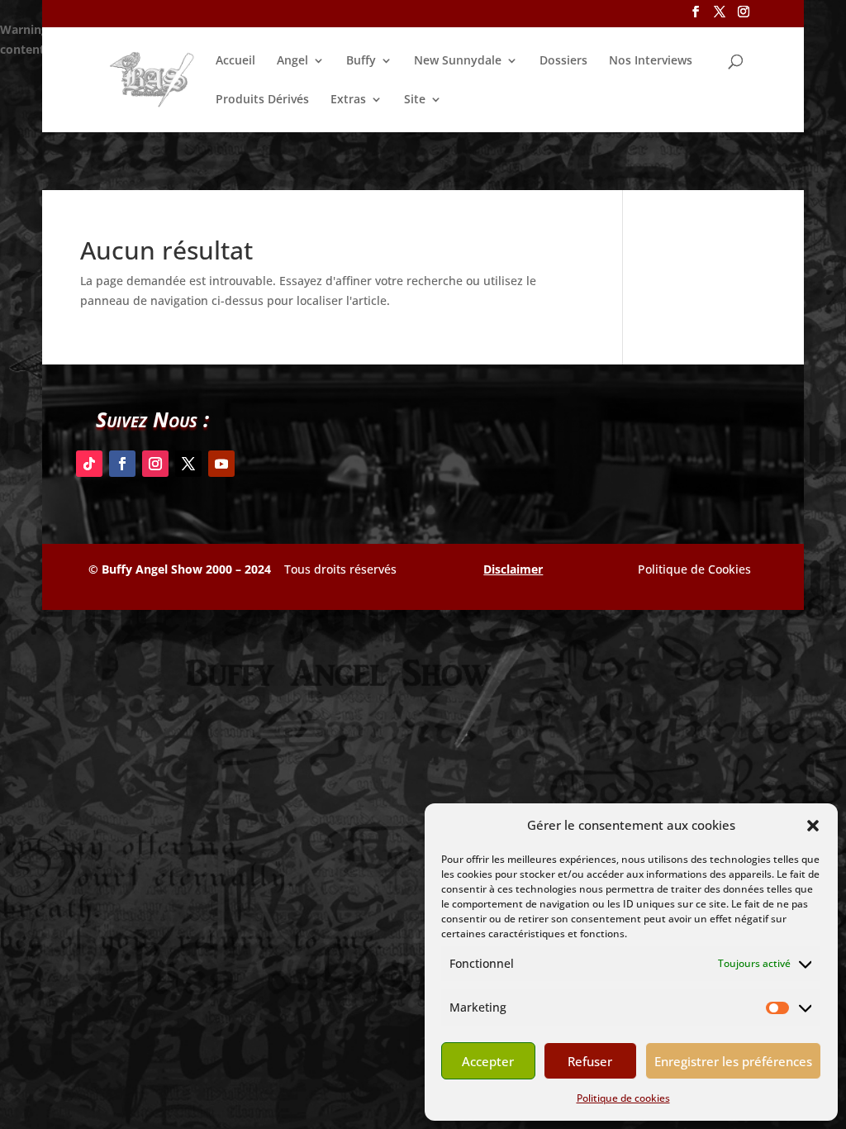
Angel (292, 61)
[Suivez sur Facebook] (122, 463)
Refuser (590, 1061)
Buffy (361, 61)
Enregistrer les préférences (733, 1061)
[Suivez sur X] (188, 463)
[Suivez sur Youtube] (221, 463)
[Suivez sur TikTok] (89, 463)
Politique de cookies (623, 1098)
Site (414, 100)
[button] (813, 825)
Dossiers (563, 61)
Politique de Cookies (694, 569)
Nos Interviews (650, 61)
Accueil (235, 61)
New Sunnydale (457, 61)
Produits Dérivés (262, 100)
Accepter (488, 1061)
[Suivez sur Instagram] (155, 463)
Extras (348, 100)
